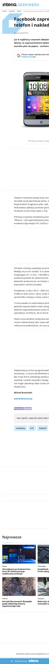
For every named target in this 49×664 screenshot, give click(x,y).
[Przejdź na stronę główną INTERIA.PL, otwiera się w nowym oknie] (10, 4)
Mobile (19, 11)
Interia (4, 11)
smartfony (20, 428)
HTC (32, 428)
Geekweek (12, 11)
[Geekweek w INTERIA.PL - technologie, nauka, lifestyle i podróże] (28, 4)
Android (42, 428)
